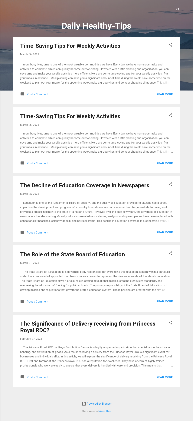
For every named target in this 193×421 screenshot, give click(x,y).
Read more (164, 94)
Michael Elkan (104, 411)
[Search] (178, 10)
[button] (170, 45)
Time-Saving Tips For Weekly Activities (70, 45)
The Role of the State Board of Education (72, 254)
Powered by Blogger (99, 403)
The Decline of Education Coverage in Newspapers (84, 185)
